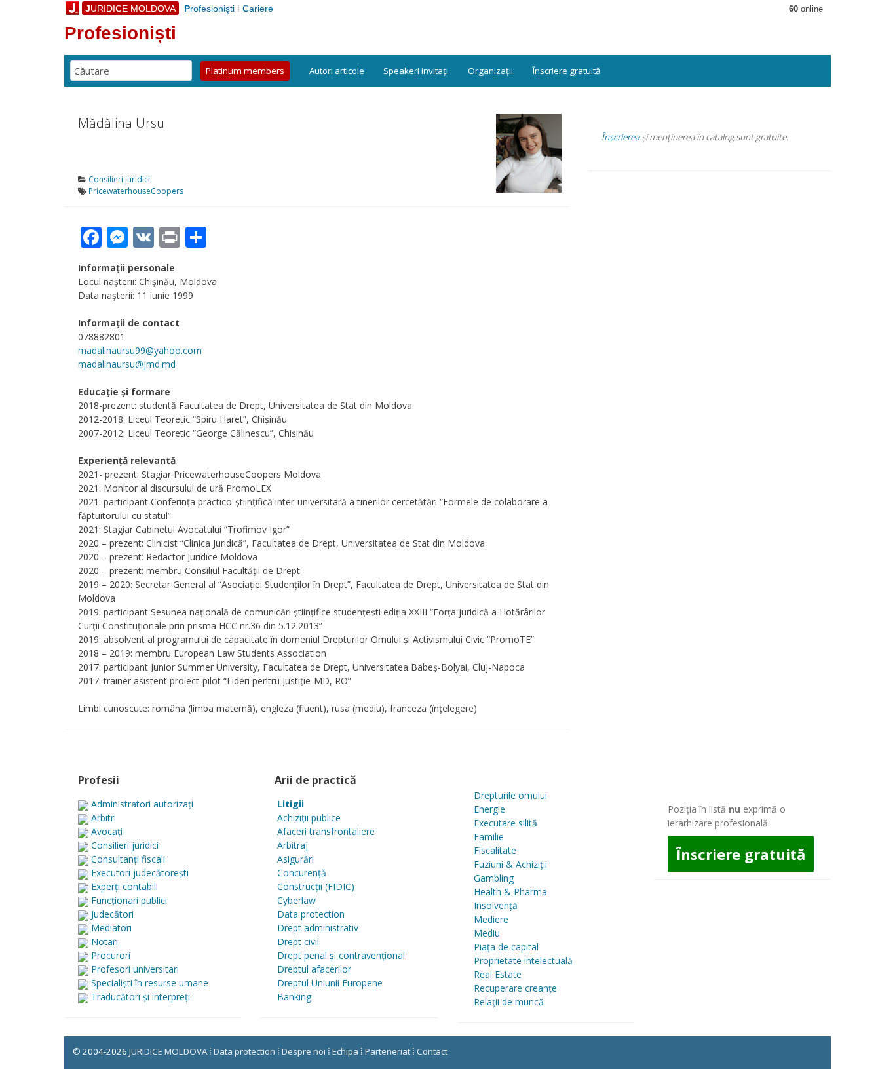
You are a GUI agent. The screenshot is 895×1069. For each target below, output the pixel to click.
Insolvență (496, 905)
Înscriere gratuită (566, 71)
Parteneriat (387, 1051)
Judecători (112, 914)
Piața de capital (506, 947)
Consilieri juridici (119, 179)
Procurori (110, 955)
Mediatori (111, 928)
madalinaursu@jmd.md (127, 364)
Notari (104, 941)
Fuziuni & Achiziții (510, 864)
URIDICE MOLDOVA (130, 8)
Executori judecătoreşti (140, 872)
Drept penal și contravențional (341, 955)
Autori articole (336, 71)
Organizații (490, 71)
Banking (294, 996)
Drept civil (298, 941)
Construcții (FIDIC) (315, 886)
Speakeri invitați (415, 71)
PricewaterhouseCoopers (135, 191)
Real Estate (498, 974)
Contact (432, 1051)
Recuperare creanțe (515, 988)
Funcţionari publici (129, 900)
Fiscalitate (495, 850)
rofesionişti (209, 8)
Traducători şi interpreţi (140, 996)
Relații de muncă (509, 1002)
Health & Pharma (510, 891)
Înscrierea (620, 137)
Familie (489, 836)
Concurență (301, 872)
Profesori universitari (135, 969)
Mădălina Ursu (121, 123)
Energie (489, 809)
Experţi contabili (124, 886)
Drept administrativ (317, 928)
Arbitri (103, 817)
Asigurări (295, 859)
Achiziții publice (309, 817)
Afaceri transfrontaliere (326, 831)
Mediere (491, 919)
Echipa (345, 1051)
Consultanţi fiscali (128, 859)
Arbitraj (292, 845)
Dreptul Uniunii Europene (330, 983)
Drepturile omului (510, 795)
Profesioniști (120, 33)
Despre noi (304, 1051)
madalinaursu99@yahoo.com (140, 350)
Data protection (311, 914)
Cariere (257, 8)
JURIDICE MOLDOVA (168, 1051)
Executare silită (505, 823)
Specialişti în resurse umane (149, 983)
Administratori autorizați (142, 804)
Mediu (487, 933)
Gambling (494, 878)
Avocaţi (107, 831)
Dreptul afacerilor (314, 969)
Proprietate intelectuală (523, 960)
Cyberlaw (296, 900)
